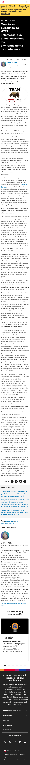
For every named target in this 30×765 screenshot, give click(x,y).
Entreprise (5, 20)
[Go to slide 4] (17, 665)
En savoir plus (5, 13)
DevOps (8, 521)
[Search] (24, 2)
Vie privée (6, 757)
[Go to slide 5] (21, 665)
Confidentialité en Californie (19, 757)
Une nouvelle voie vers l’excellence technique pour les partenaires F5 (13, 644)
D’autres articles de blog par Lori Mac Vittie (13, 605)
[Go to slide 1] (5, 665)
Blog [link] (13, 20)
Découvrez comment (20, 697)
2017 (12, 521)
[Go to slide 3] (13, 665)
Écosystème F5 (9, 637)
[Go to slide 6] (25, 665)
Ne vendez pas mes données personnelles (15, 759)
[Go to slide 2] (9, 665)
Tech (16, 521)
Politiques (22, 754)
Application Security (7, 523)
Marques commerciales (11, 754)
